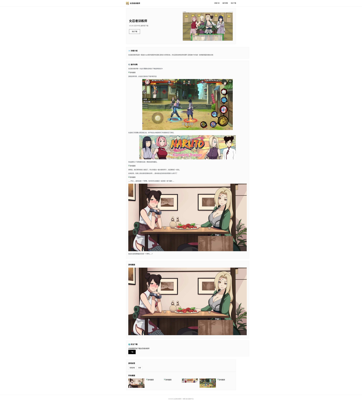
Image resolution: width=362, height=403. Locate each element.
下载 (132, 352)
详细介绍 (216, 3)
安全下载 (233, 3)
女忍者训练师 (135, 3)
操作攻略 (225, 3)
